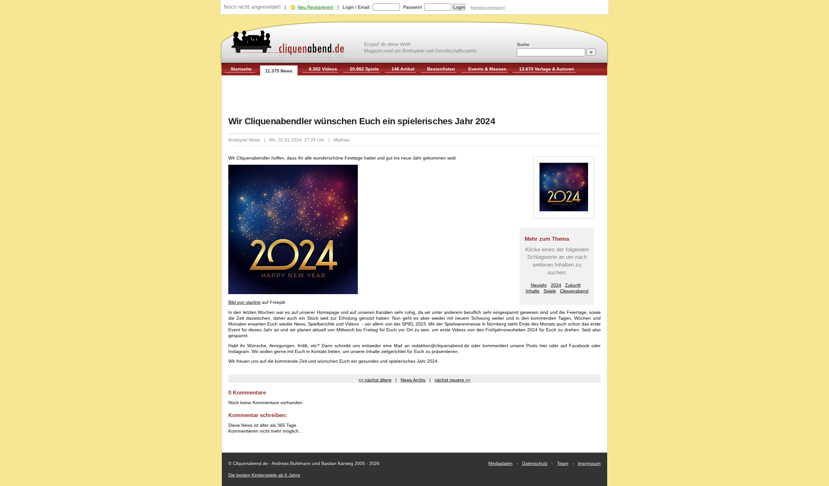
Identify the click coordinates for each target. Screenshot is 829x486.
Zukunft (573, 285)
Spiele (549, 290)
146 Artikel (403, 69)
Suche (523, 44)
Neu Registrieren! (316, 7)
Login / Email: (356, 7)
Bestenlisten (441, 69)
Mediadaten (500, 463)
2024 (556, 285)
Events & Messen (487, 69)
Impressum (589, 463)
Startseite (241, 69)
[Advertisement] (414, 96)
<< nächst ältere (375, 379)
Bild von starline (244, 302)
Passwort (412, 7)
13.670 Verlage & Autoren (546, 69)
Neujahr (539, 285)
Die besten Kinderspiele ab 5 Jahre (264, 475)
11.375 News (278, 70)
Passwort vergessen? (488, 7)
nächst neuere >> (453, 379)
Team (562, 463)
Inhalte (532, 290)
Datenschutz (535, 463)
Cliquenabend (574, 290)
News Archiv (413, 379)
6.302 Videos (323, 69)
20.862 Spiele (364, 69)
